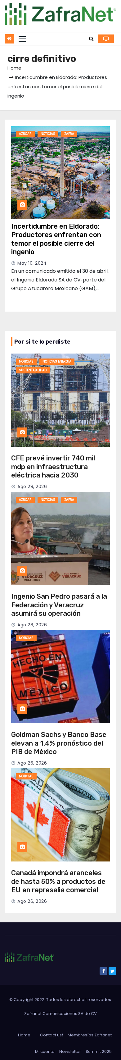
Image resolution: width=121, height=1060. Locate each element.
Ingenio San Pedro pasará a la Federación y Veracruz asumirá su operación (59, 605)
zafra (69, 133)
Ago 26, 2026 (32, 763)
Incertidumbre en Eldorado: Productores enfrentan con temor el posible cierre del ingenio (56, 239)
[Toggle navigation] (22, 39)
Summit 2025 (99, 1051)
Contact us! (51, 1035)
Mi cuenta (45, 1051)
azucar (25, 133)
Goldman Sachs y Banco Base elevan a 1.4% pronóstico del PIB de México (58, 743)
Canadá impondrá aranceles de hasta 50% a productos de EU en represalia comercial (58, 881)
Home (14, 68)
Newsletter (70, 1051)
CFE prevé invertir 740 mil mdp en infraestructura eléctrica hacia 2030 (53, 466)
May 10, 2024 (32, 263)
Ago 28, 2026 (32, 486)
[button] (91, 38)
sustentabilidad (33, 370)
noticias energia (57, 361)
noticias (48, 133)
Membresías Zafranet (90, 1035)
